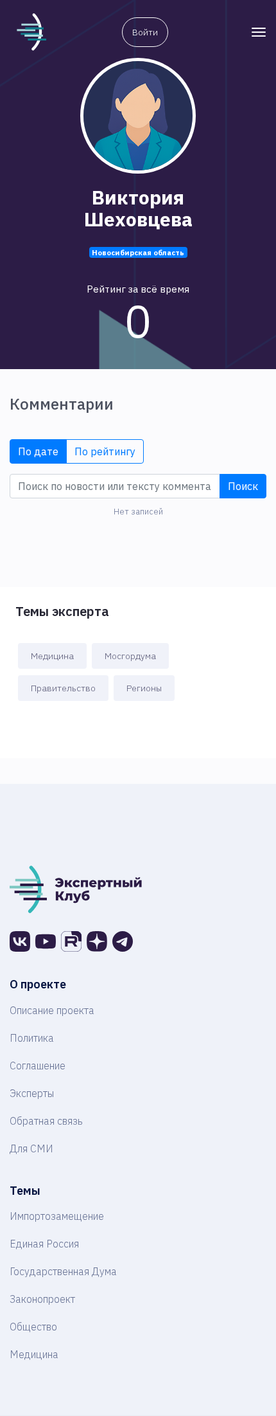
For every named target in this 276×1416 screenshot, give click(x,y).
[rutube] (71, 941)
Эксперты (32, 1093)
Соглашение (37, 1065)
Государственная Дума (63, 1271)
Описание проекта (52, 1010)
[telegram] (122, 941)
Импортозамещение (57, 1216)
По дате (38, 451)
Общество (33, 1326)
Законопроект (42, 1299)
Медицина (52, 656)
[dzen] (97, 941)
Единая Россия (44, 1243)
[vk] (20, 941)
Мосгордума (130, 656)
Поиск (243, 486)
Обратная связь (46, 1120)
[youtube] (45, 941)
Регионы (144, 688)
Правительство (63, 688)
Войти (145, 32)
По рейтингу (104, 451)
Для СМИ (31, 1148)
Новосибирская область (138, 252)
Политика (32, 1037)
